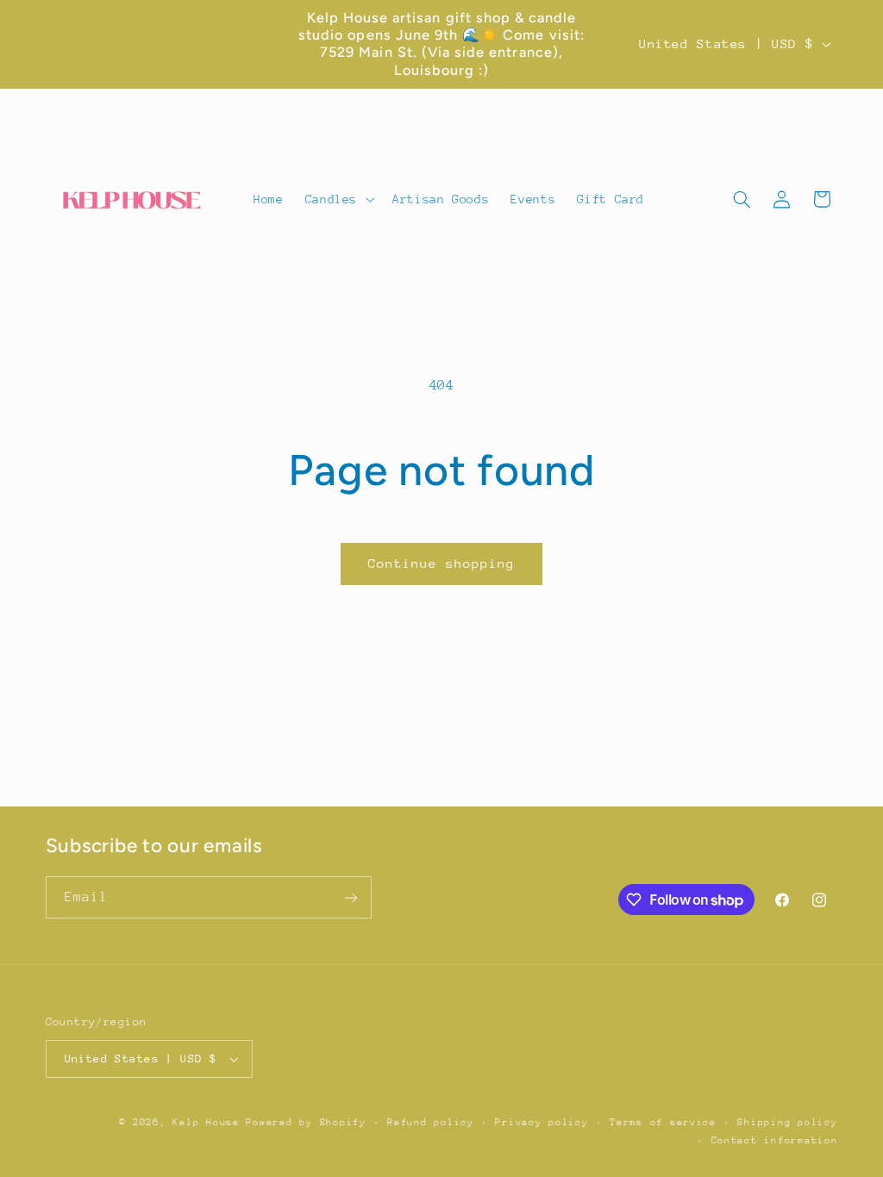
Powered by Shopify (306, 1122)
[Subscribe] (350, 897)
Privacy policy (541, 1122)
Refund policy (430, 1122)
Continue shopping (442, 563)
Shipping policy (787, 1122)
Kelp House (205, 1122)
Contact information (774, 1140)
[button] (337, 199)
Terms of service (663, 1122)
